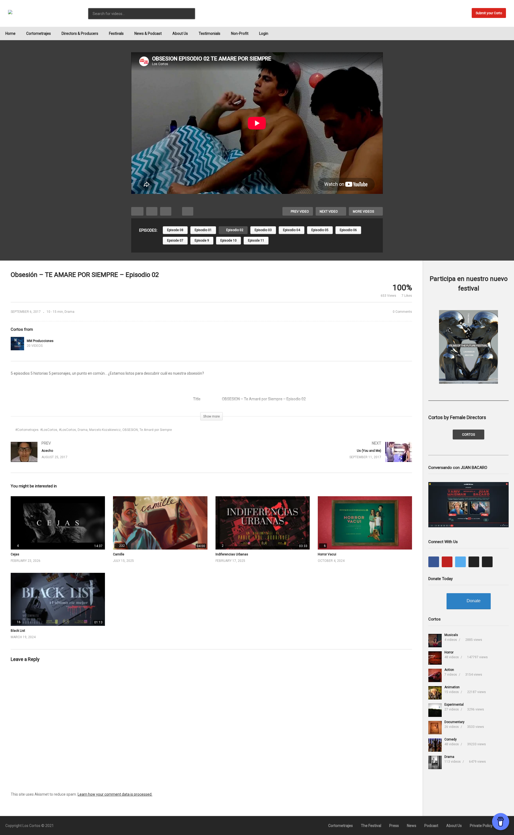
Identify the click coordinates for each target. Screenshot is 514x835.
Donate (474, 601)
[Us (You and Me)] (314, 457)
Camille (118, 554)
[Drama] (435, 762)
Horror (448, 652)
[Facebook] (433, 561)
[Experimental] (435, 710)
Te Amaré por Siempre (155, 430)
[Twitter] (460, 561)
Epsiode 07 (175, 240)
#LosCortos (67, 430)
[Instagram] (473, 561)
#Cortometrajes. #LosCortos (36, 430)
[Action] (435, 675)
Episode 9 (202, 240)
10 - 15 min (55, 312)
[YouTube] (447, 561)
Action (449, 670)
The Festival (371, 825)
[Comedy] (435, 745)
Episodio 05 (319, 230)
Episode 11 (256, 240)
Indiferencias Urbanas (232, 554)
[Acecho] (108, 457)
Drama (69, 312)
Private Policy (481, 825)
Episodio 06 (348, 230)
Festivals (116, 33)
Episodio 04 (291, 230)
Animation (452, 687)
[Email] (487, 561)
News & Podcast (148, 33)
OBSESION (130, 430)
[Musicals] (435, 640)
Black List (18, 631)
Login (263, 33)
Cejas (15, 554)
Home (10, 33)
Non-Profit (239, 33)
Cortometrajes (38, 33)
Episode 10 (228, 240)
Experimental (454, 704)
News (411, 825)
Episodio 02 (234, 230)
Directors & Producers (80, 33)
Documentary (454, 722)
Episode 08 (175, 230)
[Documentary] (435, 727)
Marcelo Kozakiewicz (105, 430)
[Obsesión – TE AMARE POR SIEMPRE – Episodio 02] (58, 522)
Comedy (450, 739)
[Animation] (435, 692)
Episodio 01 (203, 230)
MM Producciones (40, 341)
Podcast (431, 825)
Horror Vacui (327, 554)
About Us (180, 33)
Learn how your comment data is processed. (115, 794)
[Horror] (435, 658)
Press (394, 825)
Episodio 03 (263, 230)
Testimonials (209, 33)
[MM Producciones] (17, 343)
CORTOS (468, 435)
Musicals (451, 635)
